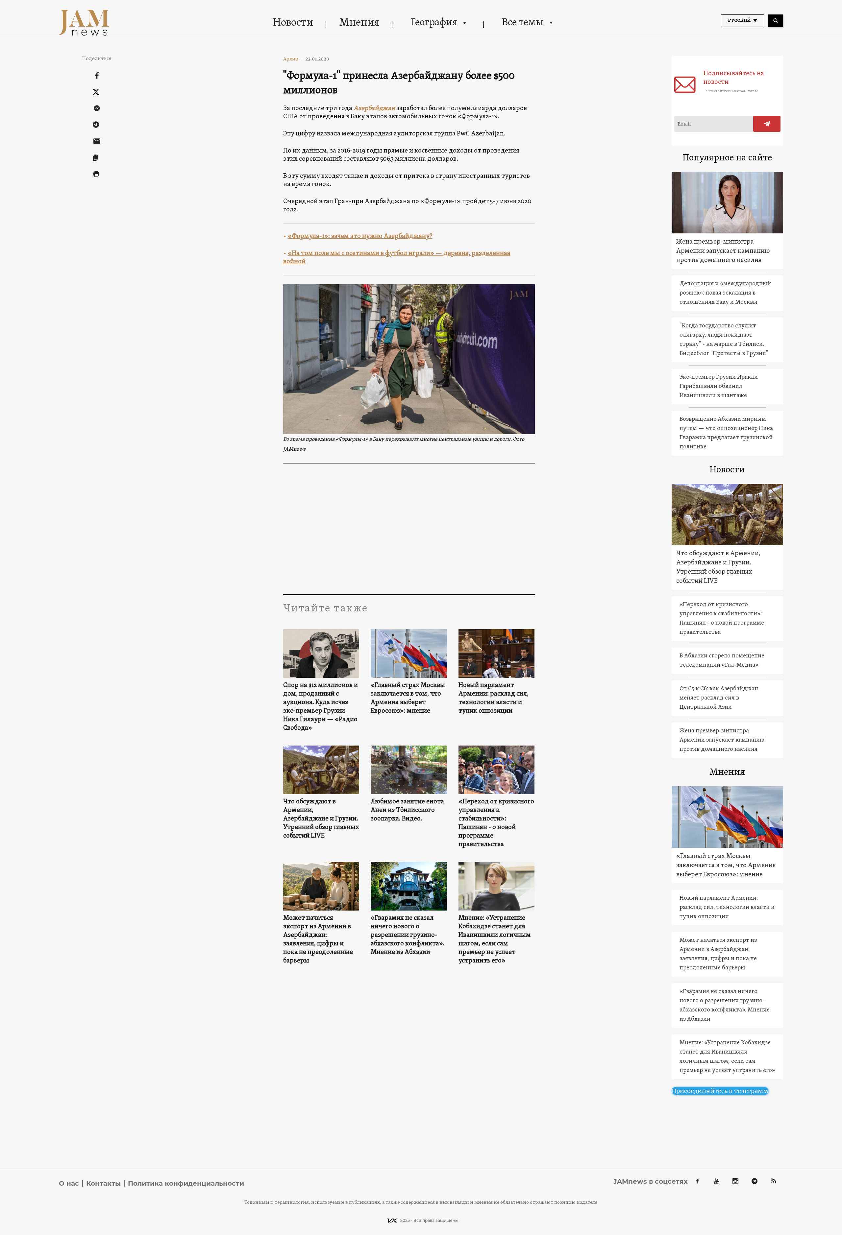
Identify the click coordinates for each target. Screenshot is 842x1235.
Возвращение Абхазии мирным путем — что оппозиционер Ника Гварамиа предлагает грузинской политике (726, 433)
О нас (69, 1183)
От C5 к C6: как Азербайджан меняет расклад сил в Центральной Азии (719, 698)
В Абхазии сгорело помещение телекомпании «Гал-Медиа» (722, 660)
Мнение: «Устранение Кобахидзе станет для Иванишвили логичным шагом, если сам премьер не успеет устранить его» (494, 939)
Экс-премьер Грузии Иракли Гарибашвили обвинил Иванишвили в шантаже (719, 386)
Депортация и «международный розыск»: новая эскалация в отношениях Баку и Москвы (725, 293)
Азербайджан (374, 108)
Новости (293, 23)
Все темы (522, 23)
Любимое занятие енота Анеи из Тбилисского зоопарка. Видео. (407, 810)
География (433, 23)
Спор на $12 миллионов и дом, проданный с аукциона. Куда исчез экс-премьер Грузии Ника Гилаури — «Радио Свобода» (320, 706)
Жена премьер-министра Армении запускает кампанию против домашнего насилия (723, 251)
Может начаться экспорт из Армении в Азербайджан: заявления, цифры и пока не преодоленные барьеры (318, 939)
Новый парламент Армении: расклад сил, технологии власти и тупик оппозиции (493, 698)
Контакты (103, 1183)
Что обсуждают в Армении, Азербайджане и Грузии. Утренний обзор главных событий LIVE (321, 818)
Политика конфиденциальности (186, 1183)
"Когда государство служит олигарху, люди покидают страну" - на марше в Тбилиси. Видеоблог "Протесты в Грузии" (724, 339)
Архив (293, 59)
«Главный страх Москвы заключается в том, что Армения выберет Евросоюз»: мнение (408, 698)
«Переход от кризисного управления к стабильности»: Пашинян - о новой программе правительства (496, 823)
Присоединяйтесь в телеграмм (720, 1091)
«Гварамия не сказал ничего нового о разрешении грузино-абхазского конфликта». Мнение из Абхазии (407, 935)
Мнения (359, 23)
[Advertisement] (409, 529)
